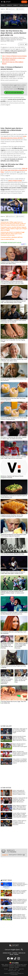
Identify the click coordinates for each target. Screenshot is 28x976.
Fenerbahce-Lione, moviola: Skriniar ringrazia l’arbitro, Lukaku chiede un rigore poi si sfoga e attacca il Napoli (14, 228)
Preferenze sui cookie (12, 970)
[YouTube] (12, 959)
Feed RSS (11, 954)
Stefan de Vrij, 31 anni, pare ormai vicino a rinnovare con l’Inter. (14, 170)
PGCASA (25, 964)
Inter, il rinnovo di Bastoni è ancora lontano (14, 56)
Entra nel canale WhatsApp (15, 92)
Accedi (24, 1)
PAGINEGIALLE (11, 964)
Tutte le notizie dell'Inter (7, 239)
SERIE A (3, 5)
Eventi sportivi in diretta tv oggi (17, 854)
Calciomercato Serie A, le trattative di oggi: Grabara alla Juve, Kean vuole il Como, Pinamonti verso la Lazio (12, 233)
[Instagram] (18, 959)
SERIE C (15, 5)
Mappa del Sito (21, 952)
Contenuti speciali (7, 952)
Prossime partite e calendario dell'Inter (12, 237)
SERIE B (9, 5)
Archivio (16, 954)
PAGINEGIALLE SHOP (19, 964)
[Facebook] (8, 959)
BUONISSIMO (11, 967)
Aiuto (19, 970)
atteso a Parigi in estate (15, 180)
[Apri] (2, 2)
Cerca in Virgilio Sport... (13, 950)
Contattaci (14, 952)
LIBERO (2, 964)
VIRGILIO (6, 964)
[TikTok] (15, 959)
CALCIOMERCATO (7, 12)
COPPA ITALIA (24, 5)
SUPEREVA (17, 967)
